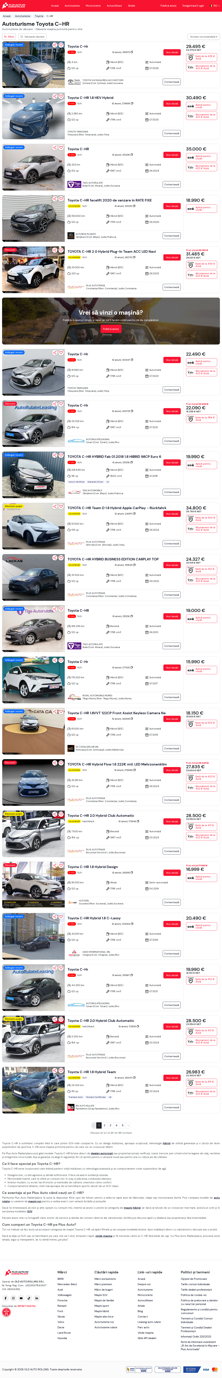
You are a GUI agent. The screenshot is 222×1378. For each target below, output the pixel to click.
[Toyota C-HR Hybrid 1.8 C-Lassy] (33, 936)
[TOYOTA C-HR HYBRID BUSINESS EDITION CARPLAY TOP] (33, 577)
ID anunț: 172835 (127, 1026)
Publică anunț (168, 5)
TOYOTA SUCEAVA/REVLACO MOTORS (103, 80)
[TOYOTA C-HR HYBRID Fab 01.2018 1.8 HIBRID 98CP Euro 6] (33, 475)
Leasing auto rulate (149, 1322)
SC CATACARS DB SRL (87, 746)
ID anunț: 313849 (124, 565)
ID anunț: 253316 (121, 462)
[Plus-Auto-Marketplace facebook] (5, 1298)
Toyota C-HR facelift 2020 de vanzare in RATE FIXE (109, 200)
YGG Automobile (92, 490)
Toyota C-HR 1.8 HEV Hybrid (90, 97)
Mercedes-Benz (67, 1284)
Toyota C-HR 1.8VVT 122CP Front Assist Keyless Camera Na (116, 713)
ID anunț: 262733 (124, 257)
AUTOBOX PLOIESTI (86, 234)
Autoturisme (72, 5)
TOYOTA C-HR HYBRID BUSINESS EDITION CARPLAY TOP (113, 559)
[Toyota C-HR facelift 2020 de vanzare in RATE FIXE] (33, 218)
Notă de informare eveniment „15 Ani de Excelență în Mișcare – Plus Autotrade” (200, 1345)
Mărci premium (103, 1284)
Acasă (55, 5)
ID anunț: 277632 (121, 667)
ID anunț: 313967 (121, 975)
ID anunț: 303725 (121, 411)
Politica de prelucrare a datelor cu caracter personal (199, 1302)
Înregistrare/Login (193, 5)
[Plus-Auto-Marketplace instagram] (13, 1298)
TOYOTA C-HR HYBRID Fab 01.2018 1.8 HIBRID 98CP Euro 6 (114, 456)
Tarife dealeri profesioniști (196, 1289)
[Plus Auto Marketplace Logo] (13, 6)
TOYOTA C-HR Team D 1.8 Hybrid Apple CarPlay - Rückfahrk (116, 508)
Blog (140, 1311)
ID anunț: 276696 (123, 770)
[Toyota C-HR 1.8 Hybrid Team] (33, 1090)
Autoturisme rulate (106, 1327)
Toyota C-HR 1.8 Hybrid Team (91, 1072)
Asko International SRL (96, 951)
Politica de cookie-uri (193, 1295)
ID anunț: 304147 (121, 359)
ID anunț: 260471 (124, 1077)
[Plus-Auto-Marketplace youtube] (21, 1298)
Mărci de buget (104, 1289)
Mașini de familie (104, 1300)
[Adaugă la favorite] (61, 45)
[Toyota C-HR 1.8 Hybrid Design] (33, 885)
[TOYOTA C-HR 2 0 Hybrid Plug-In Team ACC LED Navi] (33, 269)
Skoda (61, 1316)
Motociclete (93, 5)
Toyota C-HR (78, 149)
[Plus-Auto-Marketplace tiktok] (28, 1298)
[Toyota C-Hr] (33, 64)
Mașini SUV (101, 1295)
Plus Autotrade (95, 285)
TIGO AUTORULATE (93, 182)
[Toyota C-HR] (33, 167)
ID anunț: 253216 (121, 616)
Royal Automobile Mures (97, 695)
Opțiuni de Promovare (194, 1279)
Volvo (61, 1322)
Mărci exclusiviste (105, 1279)
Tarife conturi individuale (195, 1284)
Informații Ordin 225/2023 (196, 1336)
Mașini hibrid (102, 1311)
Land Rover (64, 1333)
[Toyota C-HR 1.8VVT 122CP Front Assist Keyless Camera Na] (33, 731)
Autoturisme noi (104, 1322)
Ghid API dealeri (147, 1338)
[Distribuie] (54, 45)
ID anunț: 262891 (121, 872)
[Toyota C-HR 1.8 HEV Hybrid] (33, 116)
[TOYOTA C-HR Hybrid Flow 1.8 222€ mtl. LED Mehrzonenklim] (33, 782)
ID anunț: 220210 (124, 206)
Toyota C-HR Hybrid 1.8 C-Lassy (94, 918)
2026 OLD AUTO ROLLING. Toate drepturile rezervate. (49, 1369)
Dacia (61, 1327)
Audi (60, 1289)
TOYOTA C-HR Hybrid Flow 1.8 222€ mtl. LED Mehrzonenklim (117, 764)
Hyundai (62, 1338)
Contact (143, 1316)
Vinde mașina (145, 1333)
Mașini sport (102, 1306)
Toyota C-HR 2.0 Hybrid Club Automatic (100, 815)
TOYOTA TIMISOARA (77, 131)
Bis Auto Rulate (85, 1105)
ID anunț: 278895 (121, 103)
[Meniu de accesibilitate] (6, 1312)
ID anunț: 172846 (128, 821)
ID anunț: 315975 (121, 52)
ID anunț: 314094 (121, 923)
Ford (60, 1311)
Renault (62, 1306)
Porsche (62, 1300)
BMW (61, 1279)
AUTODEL (84, 900)
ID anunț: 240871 (124, 513)
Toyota (39, 16)
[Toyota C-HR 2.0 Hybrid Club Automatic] (33, 834)
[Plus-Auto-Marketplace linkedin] (36, 1298)
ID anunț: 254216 (121, 154)
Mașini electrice (104, 1316)
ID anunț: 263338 (121, 718)
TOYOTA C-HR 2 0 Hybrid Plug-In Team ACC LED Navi (111, 251)
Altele (131, 5)
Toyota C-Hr (77, 46)
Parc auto (143, 1327)
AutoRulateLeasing (97, 439)
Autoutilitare (114, 5)
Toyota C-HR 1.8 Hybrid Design (92, 867)
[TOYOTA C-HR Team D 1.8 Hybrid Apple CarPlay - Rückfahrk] (33, 526)
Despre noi (144, 1284)
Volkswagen (65, 1295)
